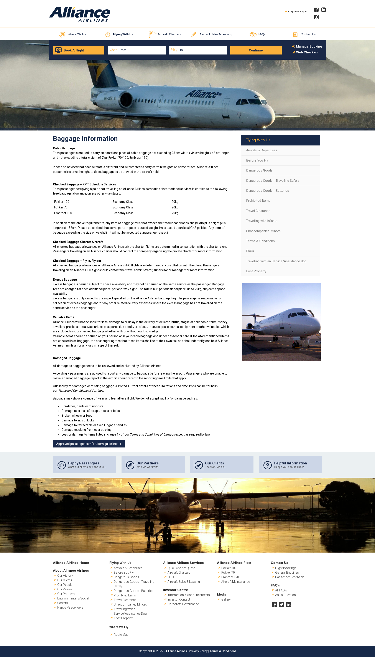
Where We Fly (77, 34)
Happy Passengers (70, 607)
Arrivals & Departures (261, 150)
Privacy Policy (198, 651)
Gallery (226, 599)
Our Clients (64, 580)
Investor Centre (175, 590)
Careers (62, 603)
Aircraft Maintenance (235, 581)
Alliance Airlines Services (183, 563)
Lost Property (256, 271)
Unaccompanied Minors (263, 231)
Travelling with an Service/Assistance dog (276, 261)
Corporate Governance (183, 604)
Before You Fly (257, 160)
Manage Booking (309, 46)
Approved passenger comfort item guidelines (87, 444)
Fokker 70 (228, 572)
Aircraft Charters (169, 34)
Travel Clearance (258, 211)
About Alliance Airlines (71, 571)
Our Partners (66, 594)
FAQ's (275, 585)
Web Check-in (307, 52)
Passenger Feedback (289, 577)
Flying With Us (123, 34)
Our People (64, 584)
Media (221, 594)
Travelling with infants (261, 221)
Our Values (64, 589)
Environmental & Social (73, 598)
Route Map (121, 634)
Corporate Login (297, 11)
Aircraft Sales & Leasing (215, 34)
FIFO (171, 577)
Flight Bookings (285, 568)
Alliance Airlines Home (71, 563)
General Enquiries (287, 572)
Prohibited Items (258, 201)
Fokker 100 (229, 568)
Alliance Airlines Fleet (234, 563)
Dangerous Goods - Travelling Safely (272, 181)
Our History (65, 575)
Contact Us (308, 34)
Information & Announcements (189, 595)
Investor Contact (179, 599)
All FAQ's (281, 590)
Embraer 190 (230, 577)
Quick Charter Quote (181, 568)
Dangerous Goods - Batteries (267, 191)
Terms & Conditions (260, 241)
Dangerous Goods (259, 170)
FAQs (262, 34)
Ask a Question (285, 595)
